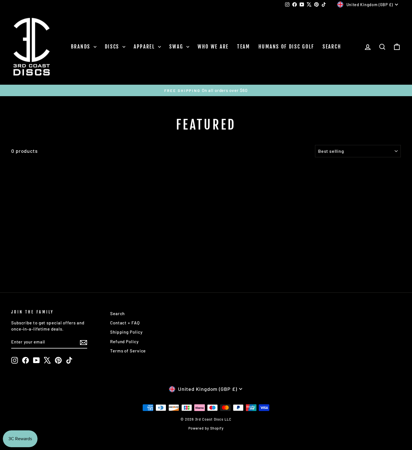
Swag (177, 46)
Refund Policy (124, 341)
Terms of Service (128, 350)
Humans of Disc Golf (286, 46)
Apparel (145, 46)
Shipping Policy (126, 331)
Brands (81, 46)
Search (332, 46)
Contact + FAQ (125, 322)
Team (243, 46)
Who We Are (213, 46)
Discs (113, 46)
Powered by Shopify (206, 428)
